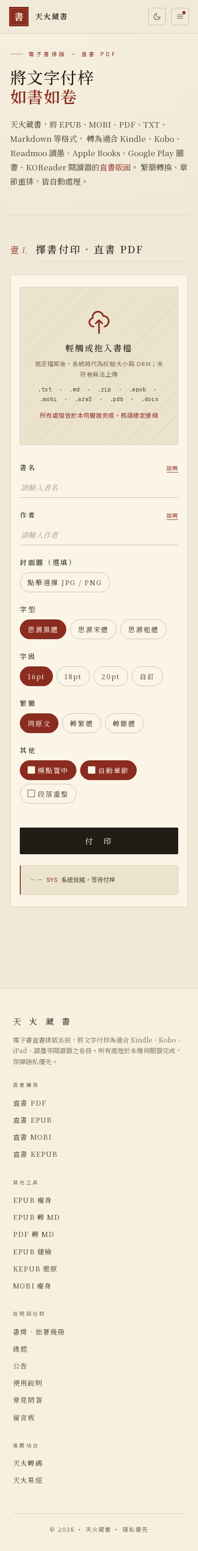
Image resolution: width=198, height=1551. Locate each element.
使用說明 (28, 1383)
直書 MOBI (32, 1137)
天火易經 (28, 1480)
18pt (73, 676)
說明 (172, 468)
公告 (20, 1365)
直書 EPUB (32, 1120)
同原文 (39, 723)
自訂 (147, 676)
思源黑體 (43, 629)
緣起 (20, 1348)
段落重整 (53, 794)
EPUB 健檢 (32, 1251)
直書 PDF (30, 1103)
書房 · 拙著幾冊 (39, 1331)
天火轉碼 (28, 1463)
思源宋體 (93, 629)
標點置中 (53, 770)
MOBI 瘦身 (32, 1285)
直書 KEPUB (35, 1154)
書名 (99, 467)
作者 (99, 514)
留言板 (24, 1417)
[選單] (180, 16)
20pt (110, 676)
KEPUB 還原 (35, 1268)
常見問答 (28, 1400)
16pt (36, 676)
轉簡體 (124, 723)
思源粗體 (143, 629)
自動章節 (113, 770)
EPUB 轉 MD (36, 1217)
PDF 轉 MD (33, 1234)
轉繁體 (81, 723)
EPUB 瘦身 (32, 1200)
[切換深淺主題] (157, 16)
